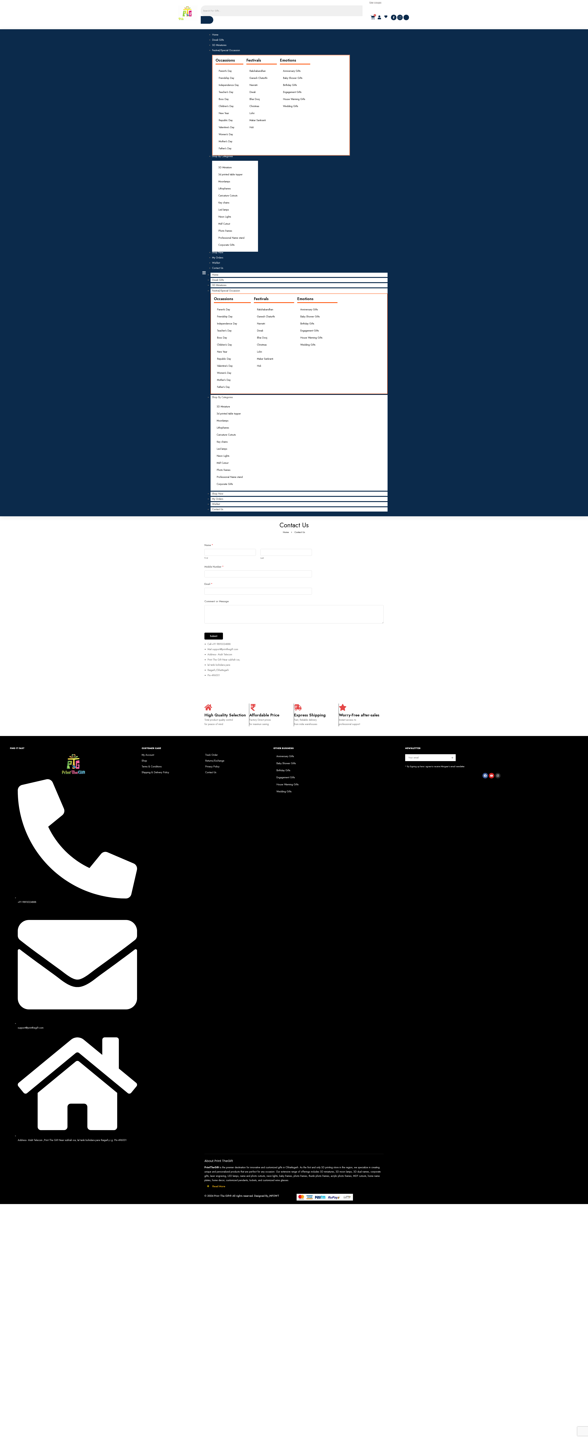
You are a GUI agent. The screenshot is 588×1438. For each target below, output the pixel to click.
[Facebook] (485, 775)
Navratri (253, 85)
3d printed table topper (230, 174)
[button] (387, 16)
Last (262, 557)
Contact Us (217, 509)
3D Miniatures (219, 285)
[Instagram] (498, 775)
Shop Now (217, 493)
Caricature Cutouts (227, 195)
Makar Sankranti (257, 120)
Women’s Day (226, 134)
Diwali (252, 92)
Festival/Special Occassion (226, 290)
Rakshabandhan (257, 71)
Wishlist (216, 504)
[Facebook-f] (393, 17)
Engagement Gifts (292, 92)
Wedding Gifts (290, 106)
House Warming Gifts (294, 99)
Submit (213, 636)
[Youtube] (491, 775)
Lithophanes (224, 188)
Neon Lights (224, 216)
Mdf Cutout (224, 224)
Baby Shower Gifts (292, 78)
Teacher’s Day (226, 92)
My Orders (217, 499)
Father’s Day (225, 148)
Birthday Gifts (290, 85)
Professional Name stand (231, 238)
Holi (251, 127)
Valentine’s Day (226, 127)
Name (208, 545)
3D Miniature (225, 167)
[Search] (207, 20)
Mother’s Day (225, 141)
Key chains (223, 202)
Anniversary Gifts (292, 71)
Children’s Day (226, 106)
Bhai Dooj (254, 99)
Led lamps (223, 209)
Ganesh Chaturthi (258, 78)
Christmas (254, 106)
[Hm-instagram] (400, 17)
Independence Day (229, 85)
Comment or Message (216, 601)
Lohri (251, 113)
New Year (224, 113)
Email (208, 584)
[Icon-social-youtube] (406, 17)
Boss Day (224, 99)
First (206, 557)
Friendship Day (226, 78)
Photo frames (225, 231)
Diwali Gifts (218, 280)
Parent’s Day (225, 71)
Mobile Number (214, 566)
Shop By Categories (222, 397)
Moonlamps (224, 181)
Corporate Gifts (226, 245)
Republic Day (226, 120)
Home (215, 275)
